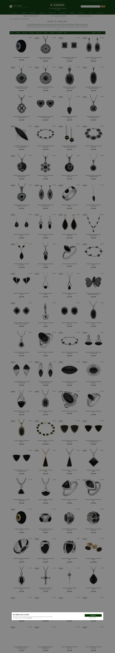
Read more (29, 618)
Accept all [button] (93, 615)
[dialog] (57, 616)
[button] (93, 618)
